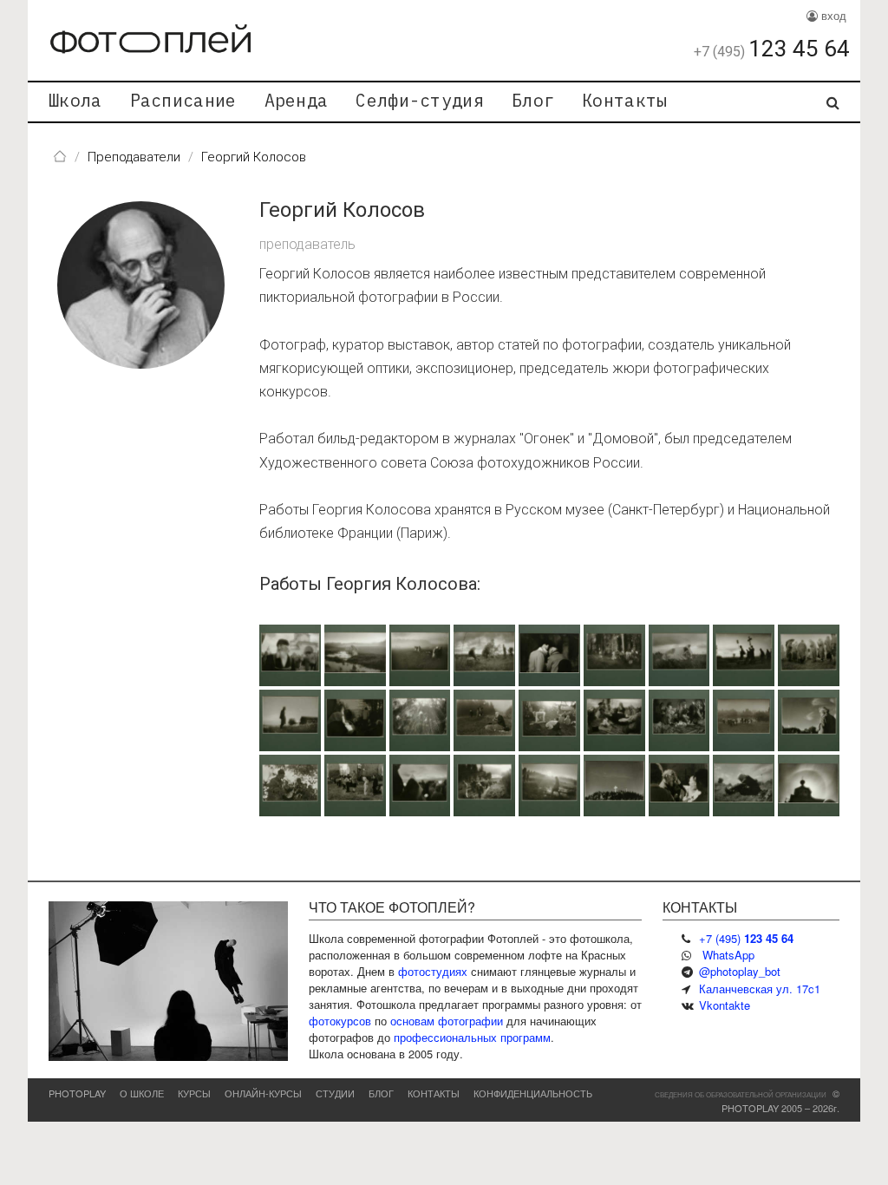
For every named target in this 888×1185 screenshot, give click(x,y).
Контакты (624, 100)
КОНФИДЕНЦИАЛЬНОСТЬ (532, 1093)
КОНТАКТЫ (434, 1093)
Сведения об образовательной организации (740, 1094)
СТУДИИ (335, 1093)
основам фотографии (446, 1020)
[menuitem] (75, 101)
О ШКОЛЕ (142, 1093)
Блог (533, 100)
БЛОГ (381, 1093)
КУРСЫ (194, 1093)
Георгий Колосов (342, 210)
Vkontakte (724, 1005)
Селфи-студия (420, 100)
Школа (75, 100)
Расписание (183, 100)
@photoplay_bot (739, 971)
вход (832, 15)
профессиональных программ (472, 1037)
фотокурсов (340, 1020)
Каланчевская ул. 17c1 (759, 988)
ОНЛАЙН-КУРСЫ (263, 1093)
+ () (746, 938)
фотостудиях (432, 971)
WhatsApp (728, 954)
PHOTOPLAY (77, 1093)
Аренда (296, 100)
